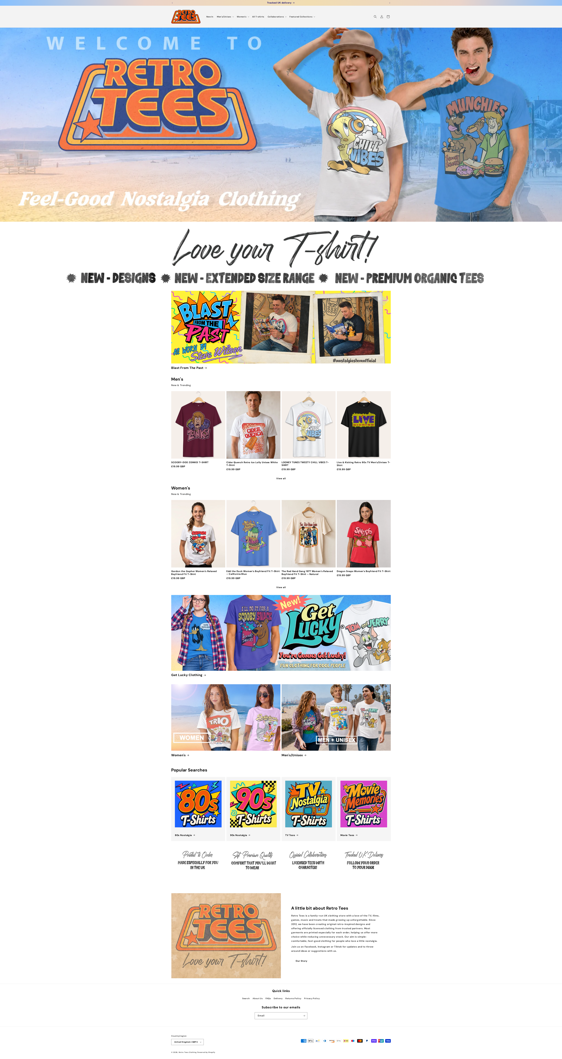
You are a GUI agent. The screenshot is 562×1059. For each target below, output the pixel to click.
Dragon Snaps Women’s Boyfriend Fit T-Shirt (363, 571)
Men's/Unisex (292, 755)
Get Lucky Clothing (187, 675)
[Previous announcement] (172, 3)
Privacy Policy (312, 998)
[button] (225, 17)
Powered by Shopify (206, 1052)
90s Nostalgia (238, 835)
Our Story (301, 960)
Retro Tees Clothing (188, 1052)
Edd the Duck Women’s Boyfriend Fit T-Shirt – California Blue (253, 573)
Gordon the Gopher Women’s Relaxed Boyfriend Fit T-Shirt (194, 573)
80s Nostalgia (183, 835)
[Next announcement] (390, 3)
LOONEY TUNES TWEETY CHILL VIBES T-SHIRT (305, 464)
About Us (258, 998)
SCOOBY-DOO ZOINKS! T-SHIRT (190, 462)
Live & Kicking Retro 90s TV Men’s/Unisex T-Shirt (363, 464)
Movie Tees (347, 835)
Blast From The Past (187, 368)
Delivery (278, 998)
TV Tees (290, 835)
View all (281, 478)
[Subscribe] (304, 1015)
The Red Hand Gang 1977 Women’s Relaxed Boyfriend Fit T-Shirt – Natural (307, 573)
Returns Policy (293, 998)
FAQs (268, 998)
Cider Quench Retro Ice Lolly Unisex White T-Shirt (252, 464)
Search (246, 998)
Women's (178, 755)
